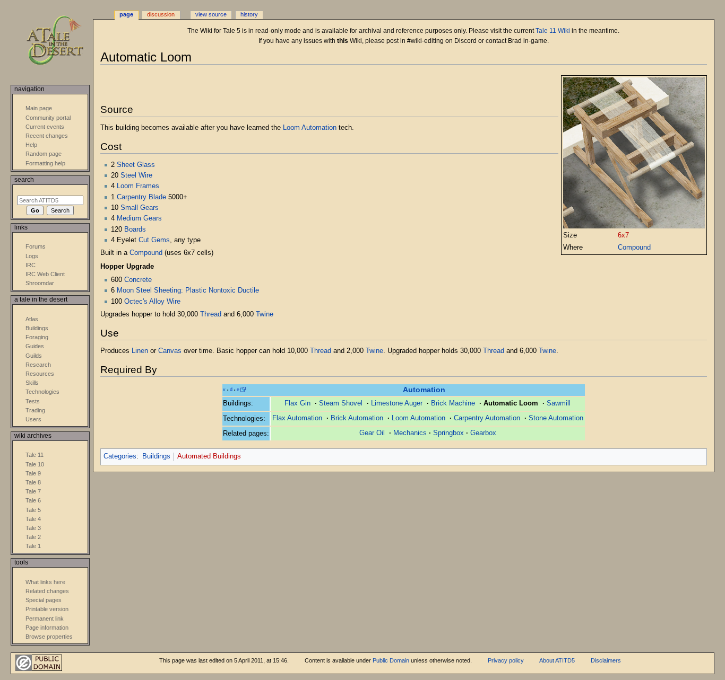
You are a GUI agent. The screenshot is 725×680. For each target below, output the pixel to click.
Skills (32, 382)
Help (31, 145)
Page (126, 14)
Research (38, 364)
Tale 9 (33, 473)
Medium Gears (139, 218)
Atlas (31, 319)
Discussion (161, 14)
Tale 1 (33, 546)
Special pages (43, 600)
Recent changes (46, 136)
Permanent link (44, 618)
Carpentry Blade (141, 197)
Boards (135, 229)
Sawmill (559, 403)
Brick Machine (453, 403)
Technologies (42, 391)
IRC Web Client (45, 274)
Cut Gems (154, 240)
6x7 (623, 235)
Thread (210, 314)
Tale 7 (33, 491)
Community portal (48, 117)
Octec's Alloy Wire (152, 301)
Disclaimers (606, 660)
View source (211, 14)
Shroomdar (39, 283)
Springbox (448, 433)
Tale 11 (34, 455)
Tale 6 (33, 500)
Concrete (138, 280)
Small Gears (139, 207)
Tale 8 (33, 482)
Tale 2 (33, 537)
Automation (424, 389)
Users (33, 419)
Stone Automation (556, 418)
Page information (46, 627)
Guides (34, 346)
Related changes (47, 591)
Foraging (36, 337)
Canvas (170, 351)
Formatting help (45, 163)
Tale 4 (33, 519)
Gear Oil (372, 433)
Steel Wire (136, 175)
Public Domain (391, 660)
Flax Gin (297, 403)
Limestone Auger (396, 403)
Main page (38, 108)
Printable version (46, 609)
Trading (35, 410)
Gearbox (483, 433)
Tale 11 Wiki (553, 30)
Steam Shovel (340, 403)
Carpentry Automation (487, 418)
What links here (45, 582)
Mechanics (410, 433)
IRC (30, 265)
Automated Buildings (209, 456)
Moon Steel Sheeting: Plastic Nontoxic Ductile (188, 290)
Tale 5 (33, 510)
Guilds (33, 355)
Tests (32, 401)
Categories (119, 456)
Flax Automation (297, 418)
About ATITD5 (557, 660)
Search (24, 179)
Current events (44, 126)
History (249, 14)
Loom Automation (309, 127)
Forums (35, 246)
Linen (140, 351)
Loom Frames (138, 186)
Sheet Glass (136, 165)
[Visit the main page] (62, 41)
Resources (39, 373)
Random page (43, 154)
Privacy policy (506, 660)
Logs (31, 256)
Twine (264, 314)
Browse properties (49, 636)
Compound (634, 247)
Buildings (156, 456)
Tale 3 (33, 528)
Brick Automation (357, 418)
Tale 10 (34, 464)
